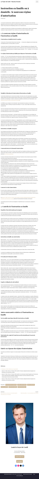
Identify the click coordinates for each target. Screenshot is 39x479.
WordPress (10, 477)
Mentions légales (27, 474)
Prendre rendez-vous (20, 456)
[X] (21, 466)
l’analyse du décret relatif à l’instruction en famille (10, 100)
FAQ (34, 474)
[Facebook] (16, 466)
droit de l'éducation (31, 384)
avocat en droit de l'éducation (11, 384)
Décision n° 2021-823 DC (10, 369)
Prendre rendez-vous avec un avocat (13, 474)
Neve (2, 477)
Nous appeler (19, 461)
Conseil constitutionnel (22, 384)
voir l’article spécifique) (9, 153)
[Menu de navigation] (37, 2)
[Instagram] (18, 466)
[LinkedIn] (23, 466)
